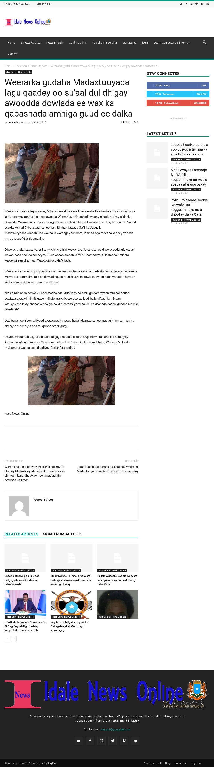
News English (54, 42)
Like (204, 85)
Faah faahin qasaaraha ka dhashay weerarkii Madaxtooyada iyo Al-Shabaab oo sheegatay (107, 469)
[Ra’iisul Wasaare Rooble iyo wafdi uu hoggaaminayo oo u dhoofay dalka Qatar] (117, 558)
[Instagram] (191, 3)
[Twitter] (196, 3)
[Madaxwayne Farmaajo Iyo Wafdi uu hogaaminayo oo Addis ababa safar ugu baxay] (71, 558)
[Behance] (181, 3)
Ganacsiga (129, 42)
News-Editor (15, 121)
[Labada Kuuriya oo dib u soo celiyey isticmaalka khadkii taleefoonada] (25, 558)
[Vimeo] (202, 3)
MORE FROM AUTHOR (62, 534)
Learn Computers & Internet (171, 42)
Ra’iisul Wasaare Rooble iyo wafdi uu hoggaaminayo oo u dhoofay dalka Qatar (117, 580)
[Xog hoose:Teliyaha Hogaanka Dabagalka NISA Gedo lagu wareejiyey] (71, 604)
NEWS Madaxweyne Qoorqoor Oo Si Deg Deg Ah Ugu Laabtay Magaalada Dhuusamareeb (25, 626)
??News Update (31, 42)
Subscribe (200, 102)
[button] (204, 43)
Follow (201, 94)
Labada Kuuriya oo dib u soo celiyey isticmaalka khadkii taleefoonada (22, 580)
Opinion (13, 53)
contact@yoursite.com (115, 729)
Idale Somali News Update (31, 66)
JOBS (145, 42)
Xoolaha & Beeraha (104, 42)
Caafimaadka (77, 42)
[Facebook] (186, 3)
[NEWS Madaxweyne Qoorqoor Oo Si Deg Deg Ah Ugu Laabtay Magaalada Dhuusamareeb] (25, 604)
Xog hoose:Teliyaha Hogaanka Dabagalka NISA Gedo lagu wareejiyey (69, 626)
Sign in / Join (44, 3)
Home (11, 42)
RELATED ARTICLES (21, 534)
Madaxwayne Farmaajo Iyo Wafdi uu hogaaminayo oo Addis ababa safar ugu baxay (71, 580)
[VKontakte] (207, 3)
